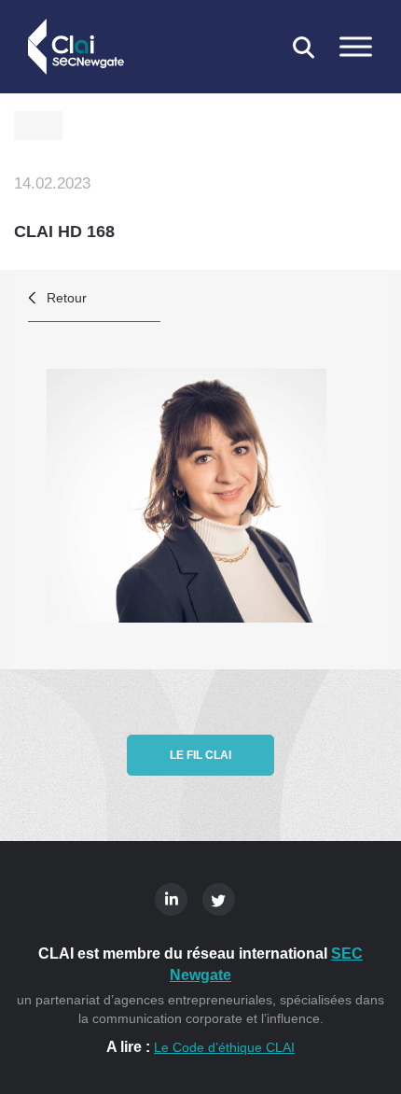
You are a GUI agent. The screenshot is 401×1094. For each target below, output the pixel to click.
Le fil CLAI (200, 755)
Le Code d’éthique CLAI (224, 1047)
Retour (67, 297)
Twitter (218, 899)
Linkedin (171, 899)
